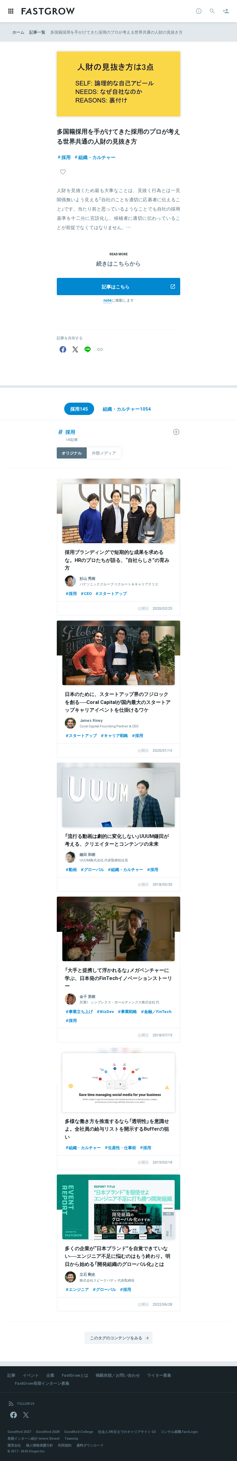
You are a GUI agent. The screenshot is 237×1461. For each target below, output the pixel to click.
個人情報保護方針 (39, 1445)
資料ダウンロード (90, 1445)
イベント (31, 1375)
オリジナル (72, 453)
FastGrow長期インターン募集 (42, 1383)
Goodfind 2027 (19, 1431)
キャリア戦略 (116, 735)
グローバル (94, 869)
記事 (11, 1375)
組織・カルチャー (96, 157)
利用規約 (65, 1445)
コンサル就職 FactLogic (179, 1431)
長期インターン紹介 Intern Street (33, 1438)
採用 (66, 157)
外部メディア (104, 453)
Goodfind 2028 (47, 1431)
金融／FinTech (158, 1011)
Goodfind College (78, 1431)
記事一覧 (37, 32)
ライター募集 (159, 1375)
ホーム (18, 32)
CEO (88, 593)
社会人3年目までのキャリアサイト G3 (127, 1431)
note (107, 300)
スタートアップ (113, 593)
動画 (73, 869)
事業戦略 (129, 1011)
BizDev (107, 1011)
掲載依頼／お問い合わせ (118, 1375)
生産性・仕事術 (122, 1147)
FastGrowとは (75, 1375)
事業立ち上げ (81, 1011)
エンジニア (79, 1289)
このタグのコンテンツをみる (116, 1338)
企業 (50, 1375)
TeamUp (71, 1438)
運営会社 (14, 1445)
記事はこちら (116, 286)
